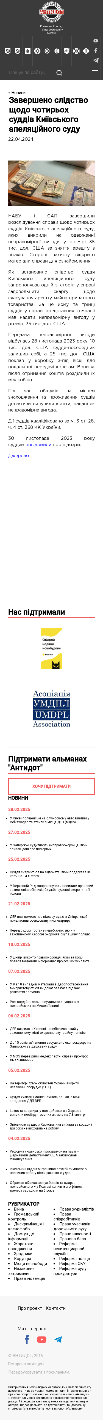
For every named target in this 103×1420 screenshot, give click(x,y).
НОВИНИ (18, 798)
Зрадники (23, 1253)
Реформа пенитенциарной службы (69, 1248)
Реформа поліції (74, 1258)
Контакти (56, 1308)
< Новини (17, 92)
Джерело (18, 456)
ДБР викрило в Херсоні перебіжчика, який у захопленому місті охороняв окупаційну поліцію (47, 1031)
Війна (19, 1209)
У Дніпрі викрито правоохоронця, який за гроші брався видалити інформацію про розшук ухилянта (50, 959)
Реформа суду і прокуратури (71, 1271)
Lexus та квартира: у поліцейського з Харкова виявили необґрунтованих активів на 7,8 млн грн (48, 1113)
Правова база (72, 1238)
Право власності (75, 1233)
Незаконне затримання (21, 1271)
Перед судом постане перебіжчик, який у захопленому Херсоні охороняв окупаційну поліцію (50, 932)
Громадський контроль (23, 1217)
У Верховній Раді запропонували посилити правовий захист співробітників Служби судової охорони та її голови (51, 890)
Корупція (22, 1258)
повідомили (38, 445)
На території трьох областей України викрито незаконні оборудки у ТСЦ (44, 1085)
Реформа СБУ (72, 1263)
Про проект (30, 1308)
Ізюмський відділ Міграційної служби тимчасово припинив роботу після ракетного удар (48, 1171)
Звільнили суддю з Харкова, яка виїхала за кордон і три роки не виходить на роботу (51, 1126)
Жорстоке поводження (20, 1246)
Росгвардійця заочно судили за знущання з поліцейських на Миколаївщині (44, 1004)
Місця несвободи (30, 1263)
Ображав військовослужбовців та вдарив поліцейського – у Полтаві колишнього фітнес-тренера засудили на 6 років (46, 1186)
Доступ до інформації (21, 1236)
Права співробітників (67, 1217)
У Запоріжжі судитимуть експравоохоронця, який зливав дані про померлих (49, 847)
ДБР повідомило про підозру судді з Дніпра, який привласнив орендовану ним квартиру (49, 918)
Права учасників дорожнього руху (72, 1226)
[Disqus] (51, 532)
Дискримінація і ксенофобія (26, 1226)
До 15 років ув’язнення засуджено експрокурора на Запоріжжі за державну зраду (50, 1044)
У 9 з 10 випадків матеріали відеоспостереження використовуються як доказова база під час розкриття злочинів (49, 988)
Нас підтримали (36, 612)
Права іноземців (29, 1278)
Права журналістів (76, 1209)
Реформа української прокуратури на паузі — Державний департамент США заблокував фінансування (44, 1155)
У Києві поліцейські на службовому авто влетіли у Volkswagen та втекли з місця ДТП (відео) (49, 820)
